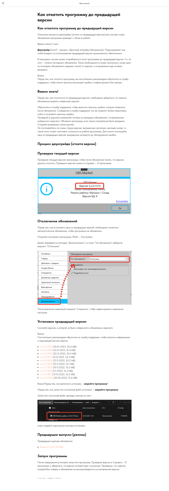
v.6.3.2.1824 (46, 367)
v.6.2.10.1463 (46, 377)
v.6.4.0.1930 (46, 353)
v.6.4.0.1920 (46, 357)
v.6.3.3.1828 (46, 363)
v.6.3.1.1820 (46, 370)
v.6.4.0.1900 (46, 360)
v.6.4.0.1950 (46, 346)
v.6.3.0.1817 (46, 374)
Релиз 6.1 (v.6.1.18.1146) (51, 447)
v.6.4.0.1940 (46, 350)
